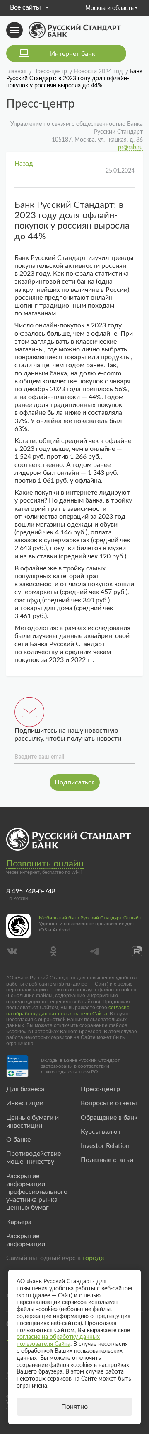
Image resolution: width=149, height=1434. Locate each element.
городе (93, 1258)
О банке (18, 1139)
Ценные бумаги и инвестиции (32, 1121)
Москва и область (109, 8)
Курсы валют (101, 1131)
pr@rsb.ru (130, 147)
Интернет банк (72, 54)
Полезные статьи (107, 1160)
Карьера (18, 1222)
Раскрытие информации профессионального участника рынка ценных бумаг (36, 1192)
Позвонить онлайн (45, 863)
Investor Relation (105, 1146)
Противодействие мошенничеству (33, 1157)
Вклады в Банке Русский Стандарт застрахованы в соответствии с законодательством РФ (80, 1066)
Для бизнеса (25, 1089)
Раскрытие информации (25, 1240)
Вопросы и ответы (109, 1103)
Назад (23, 163)
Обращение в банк (109, 1117)
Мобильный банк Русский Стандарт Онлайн (90, 917)
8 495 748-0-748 (30, 891)
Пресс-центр (100, 1089)
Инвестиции (24, 1103)
